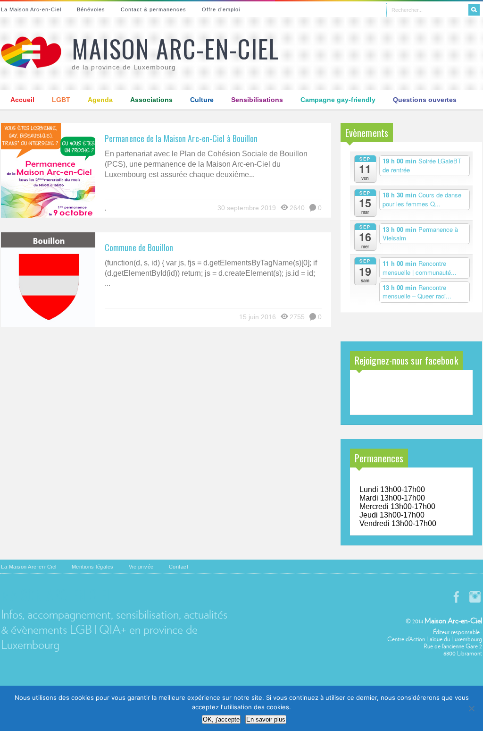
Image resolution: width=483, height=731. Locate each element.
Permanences (379, 458)
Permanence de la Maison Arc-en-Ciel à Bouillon (181, 138)
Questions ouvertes (425, 99)
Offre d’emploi (221, 9)
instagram (475, 597)
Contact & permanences (153, 9)
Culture (202, 99)
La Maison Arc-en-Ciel (31, 9)
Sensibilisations (257, 99)
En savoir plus (265, 719)
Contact (179, 567)
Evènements (366, 133)
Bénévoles (91, 9)
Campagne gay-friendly (337, 99)
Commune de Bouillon (139, 247)
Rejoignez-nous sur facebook (406, 360)
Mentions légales (93, 567)
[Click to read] (48, 170)
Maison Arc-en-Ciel (175, 48)
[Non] (471, 708)
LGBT (61, 99)
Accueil (22, 99)
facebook (456, 597)
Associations (151, 99)
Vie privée (141, 567)
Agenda (100, 99)
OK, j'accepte (221, 719)
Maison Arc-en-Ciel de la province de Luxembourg (402, 393)
